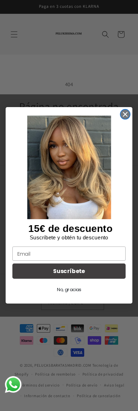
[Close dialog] (125, 115)
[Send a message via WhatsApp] (13, 384)
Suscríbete (69, 271)
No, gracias (69, 290)
